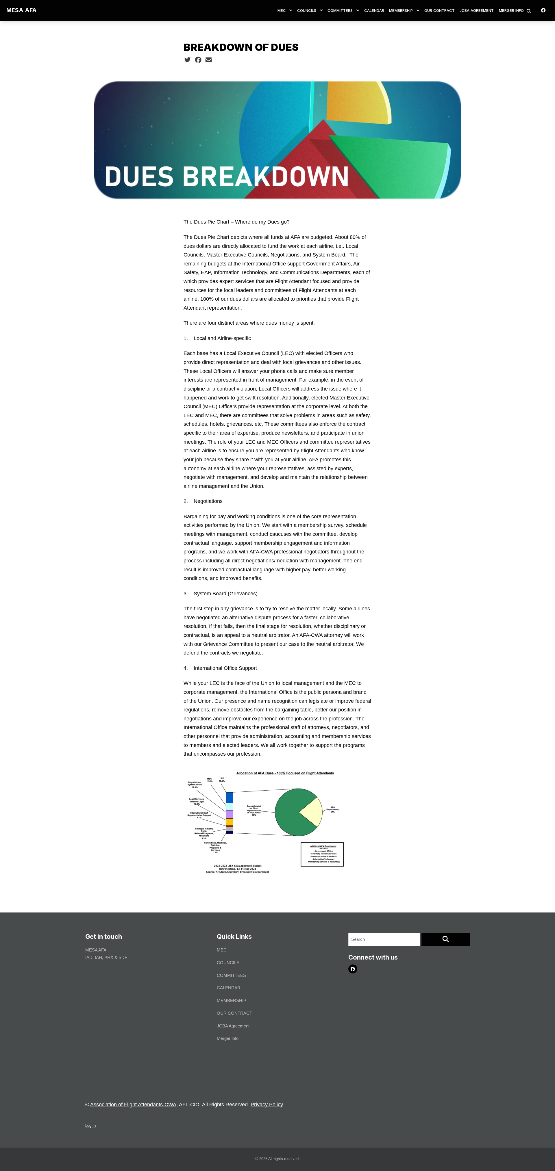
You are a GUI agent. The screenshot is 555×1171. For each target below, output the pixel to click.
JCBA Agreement (477, 10)
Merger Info (511, 10)
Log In (90, 1125)
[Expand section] (290, 10)
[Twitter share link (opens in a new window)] (187, 60)
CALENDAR (374, 10)
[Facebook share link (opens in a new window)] (198, 60)
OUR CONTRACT (439, 10)
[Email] (208, 60)
